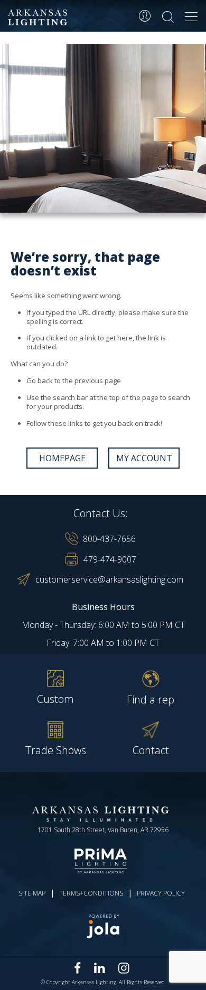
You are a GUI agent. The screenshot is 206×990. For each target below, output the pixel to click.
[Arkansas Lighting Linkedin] (99, 968)
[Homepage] (39, 17)
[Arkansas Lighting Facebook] (77, 968)
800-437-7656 (109, 539)
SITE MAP (31, 893)
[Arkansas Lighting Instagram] (123, 968)
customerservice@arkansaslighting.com (109, 579)
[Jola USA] (103, 926)
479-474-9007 (109, 559)
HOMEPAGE (62, 458)
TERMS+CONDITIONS (91, 893)
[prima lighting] (103, 860)
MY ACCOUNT (144, 458)
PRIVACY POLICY (161, 893)
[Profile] (145, 16)
